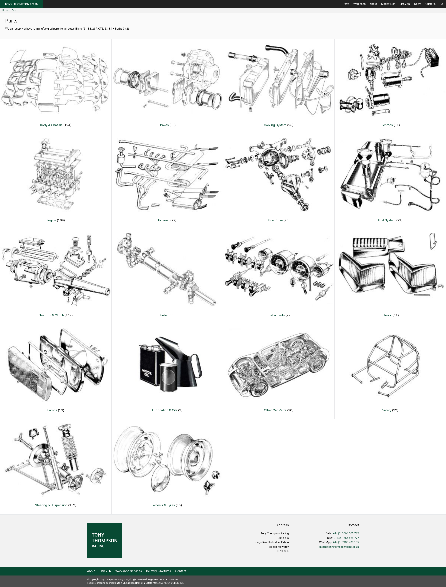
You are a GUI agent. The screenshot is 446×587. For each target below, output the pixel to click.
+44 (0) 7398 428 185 (346, 542)
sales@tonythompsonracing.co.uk (339, 546)
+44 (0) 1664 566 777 (346, 533)
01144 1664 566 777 (346, 538)
